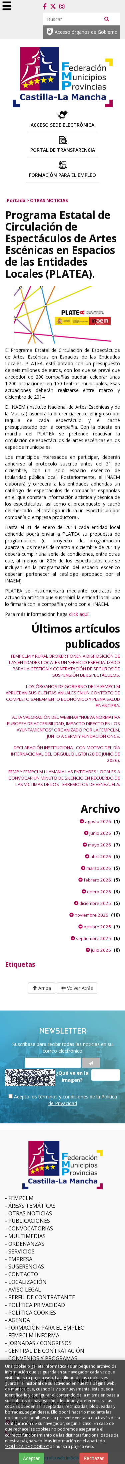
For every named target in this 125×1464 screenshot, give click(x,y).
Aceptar (31, 1458)
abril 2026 (100, 856)
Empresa (20, 1259)
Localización (27, 1282)
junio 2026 (99, 833)
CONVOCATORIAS (30, 1228)
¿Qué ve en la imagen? (72, 1076)
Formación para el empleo (46, 1327)
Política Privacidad (36, 1305)
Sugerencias (26, 1266)
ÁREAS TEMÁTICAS (32, 1205)
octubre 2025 (97, 927)
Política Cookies (32, 1312)
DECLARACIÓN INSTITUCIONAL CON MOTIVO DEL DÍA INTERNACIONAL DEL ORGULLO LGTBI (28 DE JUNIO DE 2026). (65, 754)
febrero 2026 (97, 880)
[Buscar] (106, 18)
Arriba (44, 988)
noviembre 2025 (91, 915)
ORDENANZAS (26, 1243)
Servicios (21, 1251)
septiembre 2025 (93, 938)
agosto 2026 (97, 821)
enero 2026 (98, 892)
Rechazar (94, 1458)
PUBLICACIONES (29, 1220)
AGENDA (19, 1320)
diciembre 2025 (94, 903)
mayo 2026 (99, 845)
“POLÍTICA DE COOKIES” (27, 1446)
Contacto (23, 1274)
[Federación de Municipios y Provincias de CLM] (63, 76)
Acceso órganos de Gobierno (86, 32)
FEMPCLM (21, 1198)
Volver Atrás (79, 988)
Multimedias (27, 1236)
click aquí (78, 614)
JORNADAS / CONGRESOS (40, 1343)
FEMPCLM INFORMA (33, 1335)
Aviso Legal (24, 1289)
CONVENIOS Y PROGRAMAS (42, 1358)
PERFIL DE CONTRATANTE (41, 1297)
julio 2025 (100, 950)
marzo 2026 (98, 868)
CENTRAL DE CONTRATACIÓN (46, 1350)
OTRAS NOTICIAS (49, 200)
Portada (16, 200)
